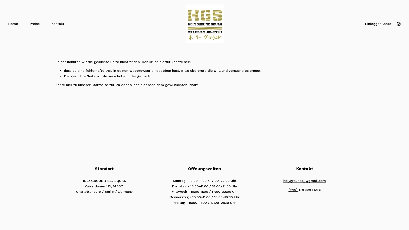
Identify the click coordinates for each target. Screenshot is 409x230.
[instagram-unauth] (399, 24)
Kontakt (57, 24)
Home (13, 24)
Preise (35, 24)
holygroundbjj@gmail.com (304, 181)
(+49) (293, 190)
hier (69, 85)
